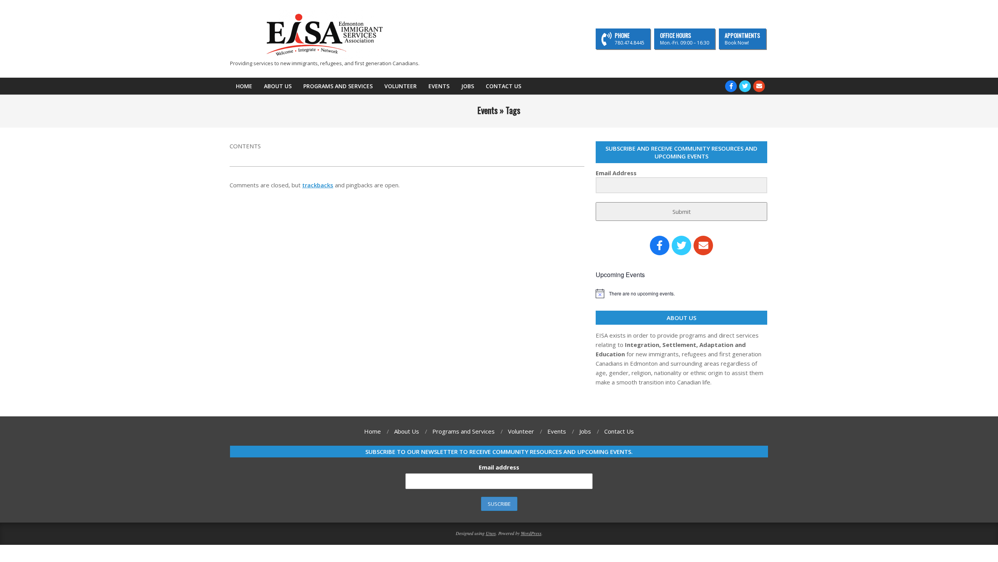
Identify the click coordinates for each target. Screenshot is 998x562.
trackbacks (317, 185)
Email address (499, 467)
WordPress (531, 533)
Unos (491, 533)
